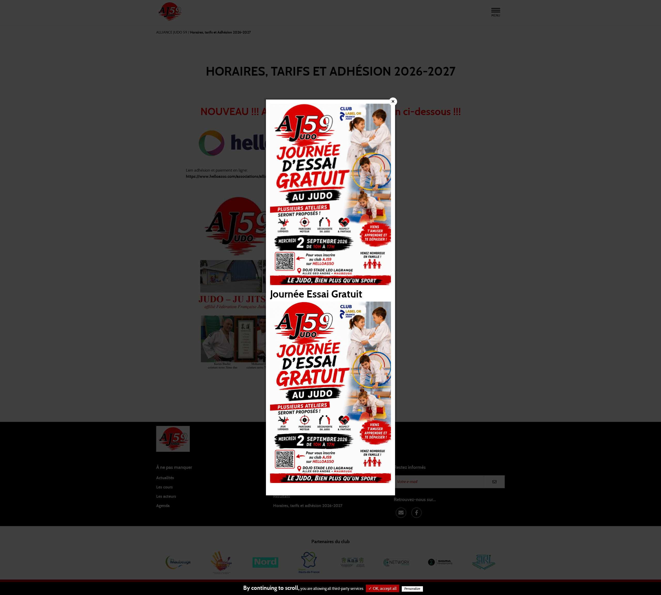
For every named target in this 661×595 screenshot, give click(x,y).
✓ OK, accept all (382, 588)
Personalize (412, 589)
